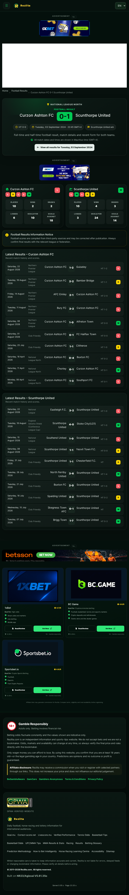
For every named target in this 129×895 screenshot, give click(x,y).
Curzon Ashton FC (37, 115)
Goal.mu (11, 835)
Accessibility (98, 851)
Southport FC (84, 380)
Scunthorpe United (93, 115)
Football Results (19, 90)
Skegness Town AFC (57, 509)
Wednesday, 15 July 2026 (17, 509)
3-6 (71, 473)
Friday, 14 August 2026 (16, 295)
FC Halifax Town (86, 334)
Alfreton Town (84, 321)
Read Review (20, 628)
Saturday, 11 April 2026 (16, 369)
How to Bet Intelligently (45, 851)
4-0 (71, 424)
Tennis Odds (83, 835)
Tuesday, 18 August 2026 (17, 281)
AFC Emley (60, 294)
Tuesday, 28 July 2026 (16, 474)
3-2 (71, 308)
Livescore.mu (45, 835)
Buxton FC (83, 357)
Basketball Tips (99, 835)
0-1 (71, 334)
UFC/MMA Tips (33, 843)
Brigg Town (60, 519)
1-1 (71, 346)
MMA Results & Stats (53, 843)
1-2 (71, 267)
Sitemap (110, 851)
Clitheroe (81, 345)
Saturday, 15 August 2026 (14, 439)
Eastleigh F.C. (58, 409)
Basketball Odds (15, 843)
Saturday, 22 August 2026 (14, 268)
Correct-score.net (27, 835)
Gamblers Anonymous (51, 779)
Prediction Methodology (19, 851)
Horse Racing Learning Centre (74, 851)
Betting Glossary (93, 843)
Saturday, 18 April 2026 (16, 358)
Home (5, 90)
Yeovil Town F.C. (86, 449)
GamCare (32, 779)
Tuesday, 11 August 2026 (17, 309)
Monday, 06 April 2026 (16, 381)
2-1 (71, 295)
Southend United (56, 437)
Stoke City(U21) (86, 423)
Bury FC (61, 307)
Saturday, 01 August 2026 (14, 335)
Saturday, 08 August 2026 (14, 322)
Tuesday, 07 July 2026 (15, 521)
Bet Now (47, 628)
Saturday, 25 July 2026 (16, 347)
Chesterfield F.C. (86, 460)
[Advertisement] (64, 66)
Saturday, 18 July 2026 (16, 497)
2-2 (71, 281)
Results (79, 843)
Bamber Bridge (85, 280)
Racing (69, 843)
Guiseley (81, 266)
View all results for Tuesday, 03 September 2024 (66, 147)
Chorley (61, 368)
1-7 (71, 520)
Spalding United (56, 496)
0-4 (71, 357)
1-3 (71, 380)
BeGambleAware (16, 779)
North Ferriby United (58, 474)
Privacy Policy (95, 779)
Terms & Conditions (75, 779)
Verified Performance (64, 835)
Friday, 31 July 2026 (14, 462)
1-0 (71, 322)
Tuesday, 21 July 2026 (15, 486)
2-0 (71, 485)
